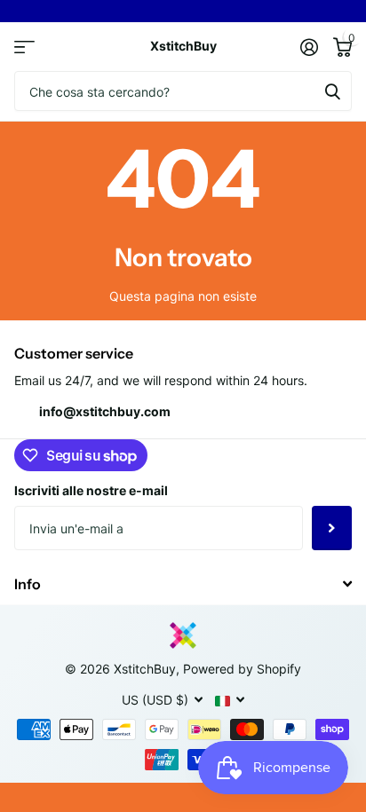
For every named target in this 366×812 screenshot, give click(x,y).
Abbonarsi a (332, 528)
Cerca (332, 91)
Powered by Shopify (242, 668)
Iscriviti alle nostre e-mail (91, 490)
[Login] (308, 47)
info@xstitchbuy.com (105, 411)
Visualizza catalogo (24, 46)
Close (183, 583)
